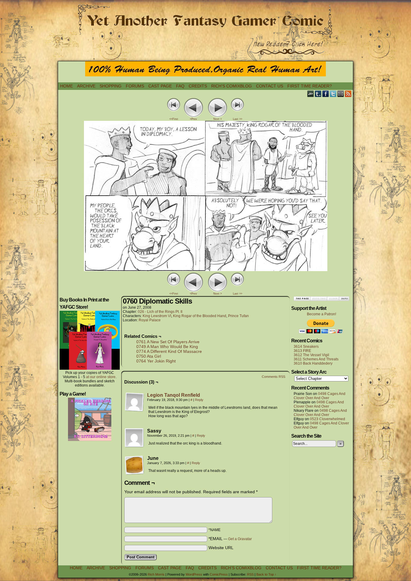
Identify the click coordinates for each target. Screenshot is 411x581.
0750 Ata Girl (148, 356)
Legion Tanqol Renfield (173, 395)
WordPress (194, 574)
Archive (86, 86)
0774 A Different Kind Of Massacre (169, 351)
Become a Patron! (321, 314)
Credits (198, 86)
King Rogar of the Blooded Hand (199, 316)
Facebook (325, 93)
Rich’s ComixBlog (231, 86)
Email (341, 93)
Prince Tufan (238, 316)
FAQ (180, 86)
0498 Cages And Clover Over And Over (319, 396)
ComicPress (219, 574)
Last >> (237, 119)
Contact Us (269, 86)
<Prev (193, 119)
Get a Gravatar (240, 539)
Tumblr (318, 93)
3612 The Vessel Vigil (311, 355)
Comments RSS (273, 376)
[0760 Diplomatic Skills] (205, 269)
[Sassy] (134, 438)
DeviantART (310, 93)
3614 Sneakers (306, 346)
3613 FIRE (302, 351)
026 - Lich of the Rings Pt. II (160, 312)
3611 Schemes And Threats (316, 359)
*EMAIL (230, 538)
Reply (199, 400)
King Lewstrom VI (157, 316)
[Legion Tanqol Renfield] (134, 410)
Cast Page (160, 86)
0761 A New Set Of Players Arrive (167, 341)
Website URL (221, 547)
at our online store (101, 377)
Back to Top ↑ (266, 574)
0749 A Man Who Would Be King (167, 346)
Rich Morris (156, 574)
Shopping (111, 86)
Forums (135, 86)
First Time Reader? (309, 86)
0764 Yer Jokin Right (156, 361)
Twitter (333, 93)
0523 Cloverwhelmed (327, 419)
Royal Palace (150, 320)
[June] (134, 465)
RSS (348, 93)
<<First (173, 119)
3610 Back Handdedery (313, 363)
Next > (217, 119)
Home (66, 86)
